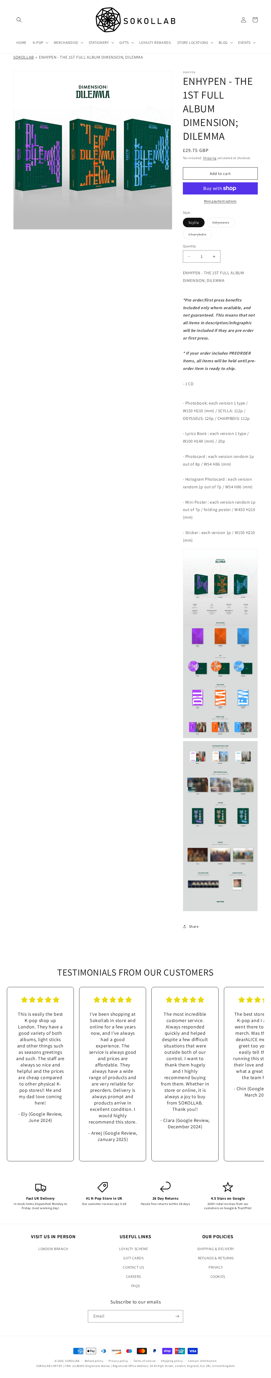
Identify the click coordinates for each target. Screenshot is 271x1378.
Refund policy (94, 1361)
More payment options (220, 201)
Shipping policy (172, 1361)
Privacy (216, 1267)
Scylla (193, 222)
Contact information (202, 1361)
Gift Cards (133, 1258)
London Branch (53, 1248)
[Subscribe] (177, 1316)
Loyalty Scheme (133, 1248)
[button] (19, 20)
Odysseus (223, 223)
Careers (133, 1276)
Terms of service (144, 1361)
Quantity (189, 246)
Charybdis (200, 235)
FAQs (135, 1285)
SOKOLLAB (23, 57)
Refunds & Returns (216, 1258)
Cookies (217, 1276)
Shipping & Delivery (215, 1248)
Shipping (209, 158)
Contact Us (133, 1267)
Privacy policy (118, 1361)
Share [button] (194, 926)
